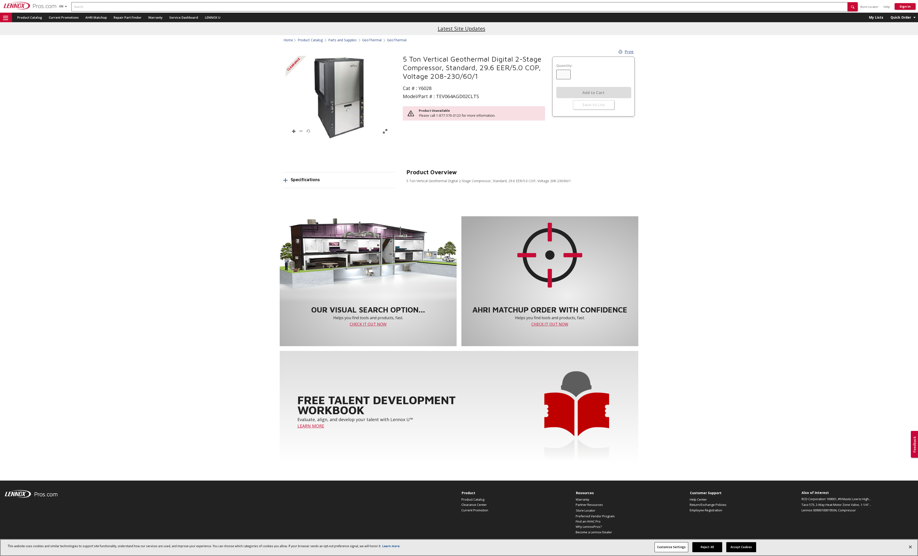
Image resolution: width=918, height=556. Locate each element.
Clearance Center (474, 505)
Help (887, 7)
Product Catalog (29, 17)
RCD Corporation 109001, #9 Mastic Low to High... (836, 499)
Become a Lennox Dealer (594, 532)
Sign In (905, 6)
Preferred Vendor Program (595, 516)
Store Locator (869, 7)
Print (629, 51)
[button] (853, 6)
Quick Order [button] (901, 17)
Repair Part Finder (128, 17)
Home (288, 40)
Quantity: (564, 66)
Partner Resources (589, 505)
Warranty (155, 17)
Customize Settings (671, 547)
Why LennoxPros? (589, 526)
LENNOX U (212, 17)
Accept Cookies (741, 547)
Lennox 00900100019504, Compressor (829, 510)
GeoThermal (372, 40)
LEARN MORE (310, 426)
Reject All (707, 547)
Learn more (390, 546)
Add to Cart (593, 92)
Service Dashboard (183, 17)
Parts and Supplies (342, 40)
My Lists (876, 17)
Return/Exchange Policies (708, 505)
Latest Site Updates (461, 28)
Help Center (698, 499)
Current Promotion (474, 510)
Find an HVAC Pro (588, 521)
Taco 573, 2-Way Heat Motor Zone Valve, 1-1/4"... (836, 505)
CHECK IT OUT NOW (368, 324)
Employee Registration (706, 510)
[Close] (910, 547)
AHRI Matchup (96, 17)
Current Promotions (64, 17)
